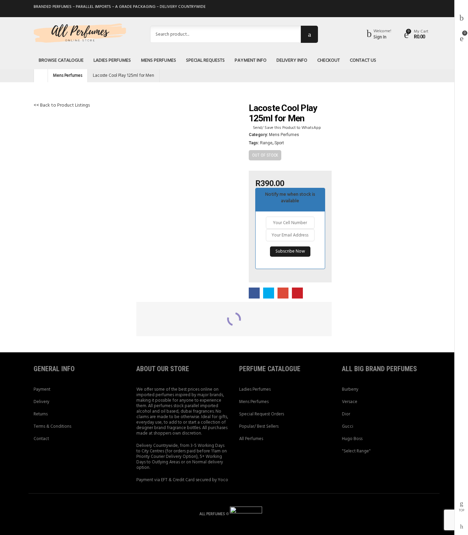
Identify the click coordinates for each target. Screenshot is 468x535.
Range (266, 143)
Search (309, 34)
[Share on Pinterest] (297, 293)
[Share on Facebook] (254, 293)
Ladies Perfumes (255, 389)
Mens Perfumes (67, 75)
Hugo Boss (352, 438)
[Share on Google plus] (283, 293)
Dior (346, 414)
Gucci (347, 426)
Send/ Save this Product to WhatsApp (287, 127)
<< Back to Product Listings (62, 105)
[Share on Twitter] (268, 293)
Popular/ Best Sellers (259, 426)
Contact (41, 438)
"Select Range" (356, 451)
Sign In (379, 37)
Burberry (350, 389)
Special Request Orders (261, 414)
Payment (42, 389)
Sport (279, 143)
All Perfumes (251, 438)
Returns (41, 414)
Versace (349, 401)
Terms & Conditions (52, 426)
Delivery (41, 401)
